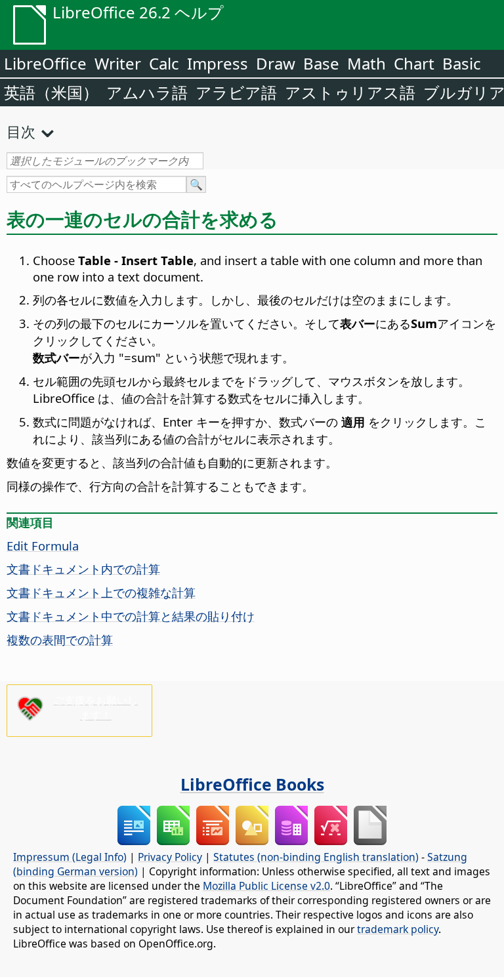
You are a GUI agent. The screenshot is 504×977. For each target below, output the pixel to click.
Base (321, 63)
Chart (414, 63)
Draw (275, 63)
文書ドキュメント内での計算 (83, 568)
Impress (217, 63)
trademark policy (397, 929)
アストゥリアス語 (350, 92)
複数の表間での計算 (60, 639)
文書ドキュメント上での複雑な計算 (101, 592)
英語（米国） (51, 92)
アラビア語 (236, 92)
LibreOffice (45, 63)
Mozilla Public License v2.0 (266, 886)
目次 (21, 131)
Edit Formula (43, 545)
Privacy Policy (170, 857)
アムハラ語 (147, 92)
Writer (117, 63)
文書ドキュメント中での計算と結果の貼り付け (131, 616)
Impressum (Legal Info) (70, 857)
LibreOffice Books (252, 784)
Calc (164, 63)
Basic (461, 63)
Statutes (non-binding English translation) (316, 857)
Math (366, 63)
